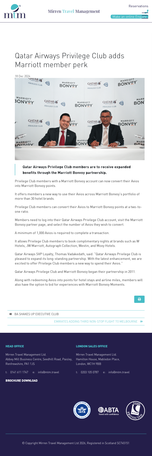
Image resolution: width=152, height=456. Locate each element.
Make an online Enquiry (129, 17)
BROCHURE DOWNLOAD (22, 380)
